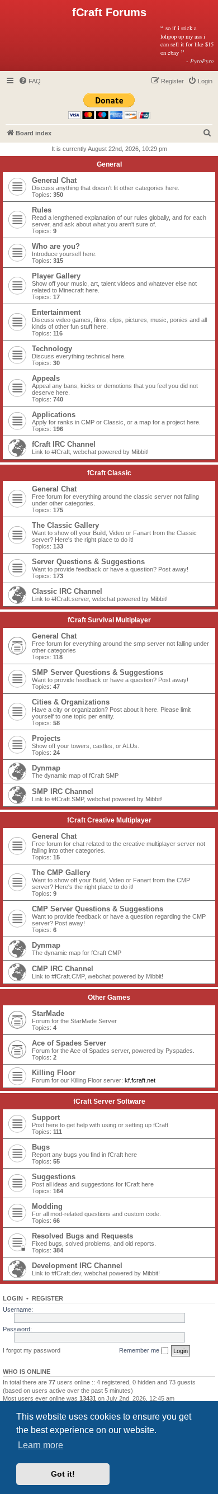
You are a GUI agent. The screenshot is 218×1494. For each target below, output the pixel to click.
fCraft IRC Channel (64, 444)
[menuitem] (29, 81)
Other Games (109, 997)
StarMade (48, 1013)
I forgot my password (31, 1350)
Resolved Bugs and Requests (82, 1236)
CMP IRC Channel (62, 969)
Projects (46, 738)
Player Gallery (56, 276)
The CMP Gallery (61, 872)
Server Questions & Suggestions (88, 561)
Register (47, 1298)
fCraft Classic (109, 473)
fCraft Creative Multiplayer (109, 820)
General (109, 164)
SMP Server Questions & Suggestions (97, 672)
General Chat (54, 180)
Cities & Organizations (71, 702)
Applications (53, 414)
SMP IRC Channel (62, 791)
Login (13, 1298)
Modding (47, 1206)
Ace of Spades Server (69, 1043)
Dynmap (46, 768)
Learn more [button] (40, 1445)
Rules (41, 210)
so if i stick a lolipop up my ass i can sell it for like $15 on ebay (187, 44)
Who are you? (56, 246)
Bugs (41, 1147)
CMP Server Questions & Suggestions (97, 909)
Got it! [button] (63, 1473)
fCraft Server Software (109, 1101)
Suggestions (53, 1176)
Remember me (140, 1350)
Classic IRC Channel (67, 591)
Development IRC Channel (77, 1265)
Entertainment (56, 312)
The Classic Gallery (65, 525)
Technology (52, 348)
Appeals (46, 378)
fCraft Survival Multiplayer (109, 620)
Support (46, 1117)
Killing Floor (53, 1073)
